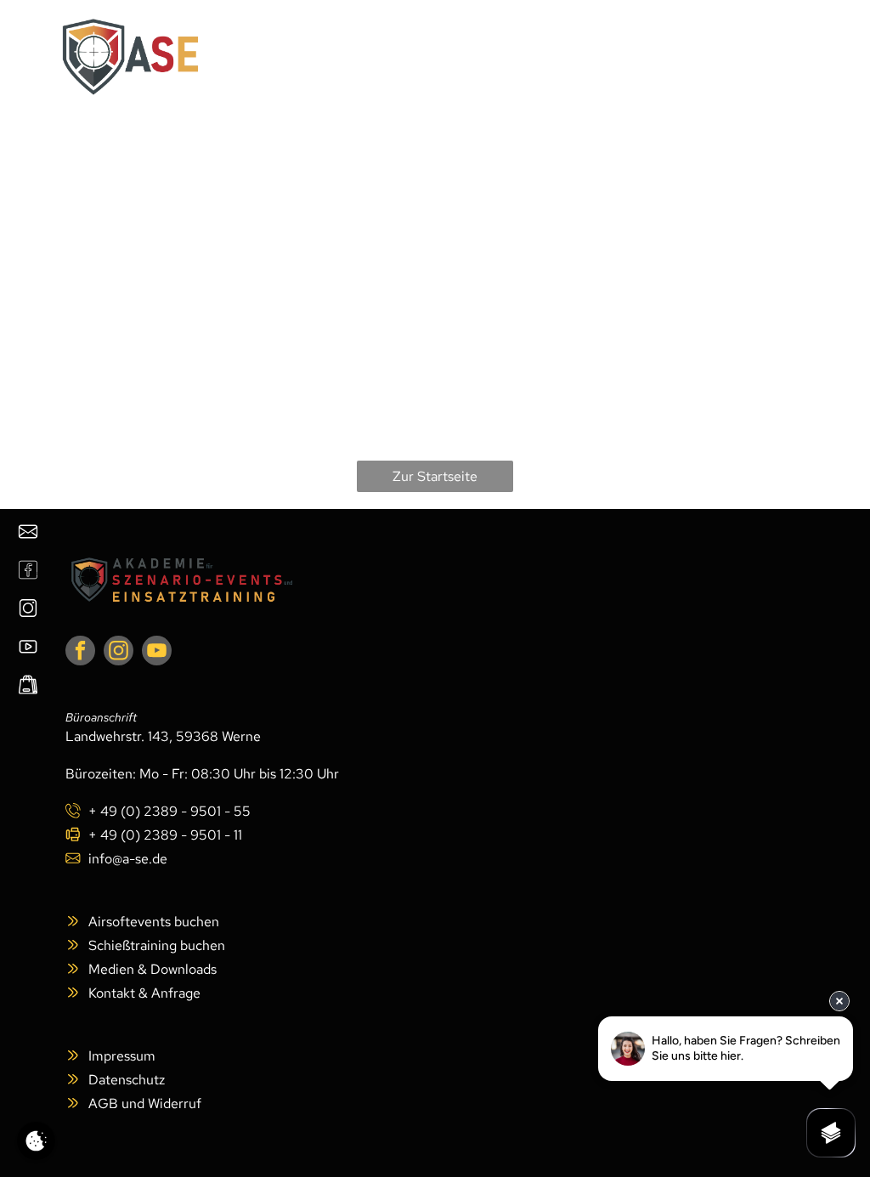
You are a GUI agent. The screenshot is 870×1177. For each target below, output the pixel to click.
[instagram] (118, 653)
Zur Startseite (435, 476)
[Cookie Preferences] (36, 1141)
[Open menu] (779, 57)
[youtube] (157, 653)
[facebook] (80, 653)
